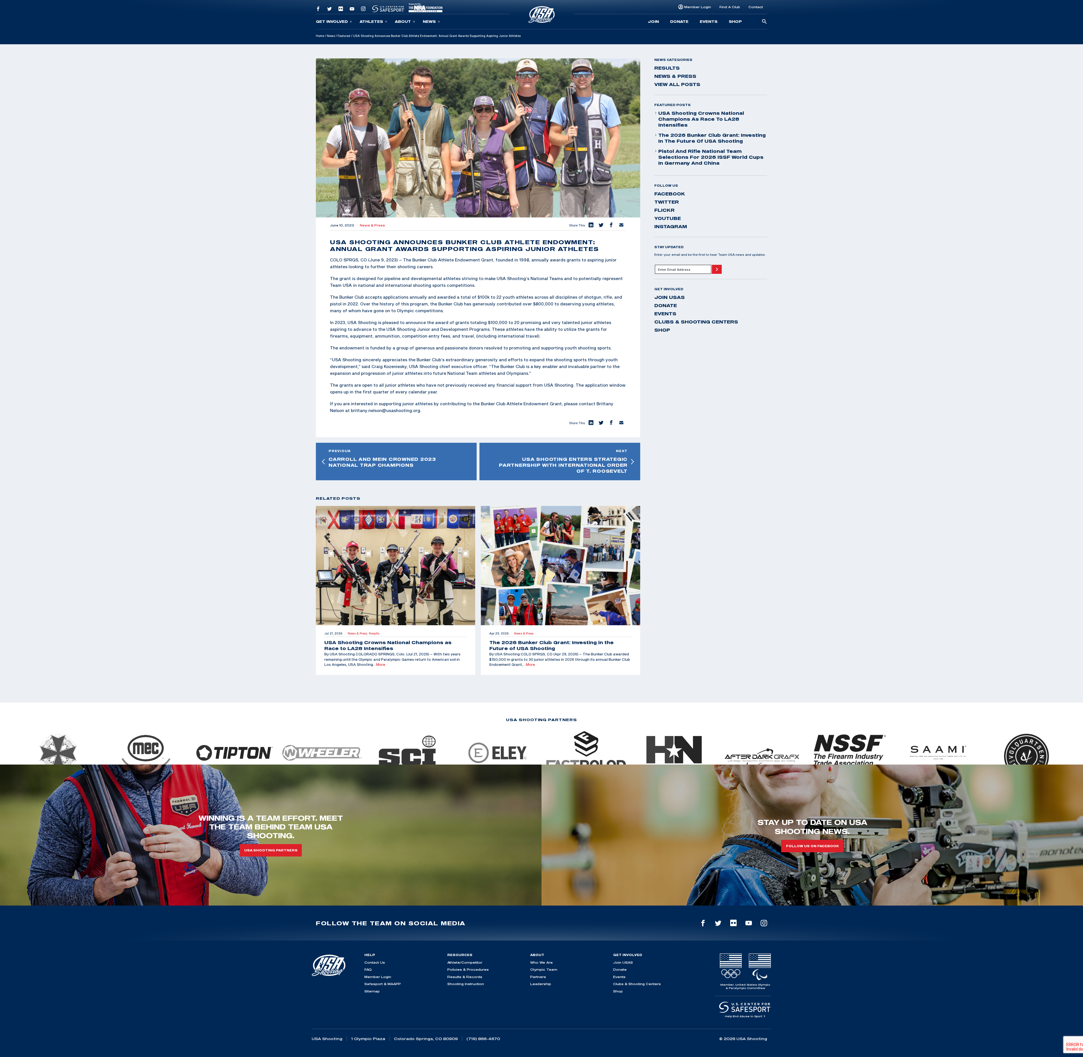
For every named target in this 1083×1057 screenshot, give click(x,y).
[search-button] (764, 22)
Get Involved (332, 21)
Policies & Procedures (468, 969)
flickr (664, 210)
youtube (667, 218)
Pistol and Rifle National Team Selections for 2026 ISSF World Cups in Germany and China (710, 157)
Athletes (371, 21)
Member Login (697, 7)
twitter (666, 201)
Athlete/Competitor (464, 962)
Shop (735, 21)
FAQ (368, 969)
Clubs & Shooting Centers (696, 321)
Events (708, 21)
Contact (756, 7)
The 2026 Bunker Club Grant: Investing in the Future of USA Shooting (712, 138)
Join (653, 21)
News (429, 21)
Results (667, 68)
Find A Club (729, 7)
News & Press (372, 225)
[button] (590, 225)
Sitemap (372, 991)
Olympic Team (543, 969)
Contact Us (374, 962)
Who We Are (541, 962)
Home (320, 36)
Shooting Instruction (465, 984)
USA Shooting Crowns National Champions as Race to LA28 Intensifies (701, 119)
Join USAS (669, 297)
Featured (344, 36)
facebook (669, 193)
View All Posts (677, 84)
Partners (538, 977)
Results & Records (464, 977)
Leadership (540, 984)
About (403, 21)
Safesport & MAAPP (382, 984)
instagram (670, 226)
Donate (679, 21)
